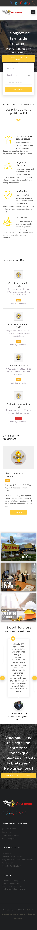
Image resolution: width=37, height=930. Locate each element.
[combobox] (18, 81)
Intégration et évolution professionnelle (17, 859)
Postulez (18, 512)
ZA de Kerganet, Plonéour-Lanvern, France (18, 488)
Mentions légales (8, 838)
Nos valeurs (6, 832)
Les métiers (6, 853)
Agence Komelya (19, 914)
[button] (18, 58)
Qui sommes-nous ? (9, 828)
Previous (2, 678)
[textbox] (14, 82)
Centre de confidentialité (11, 866)
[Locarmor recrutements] (12, 12)
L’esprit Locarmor (8, 863)
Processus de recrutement (12, 856)
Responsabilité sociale (10, 835)
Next (34, 678)
